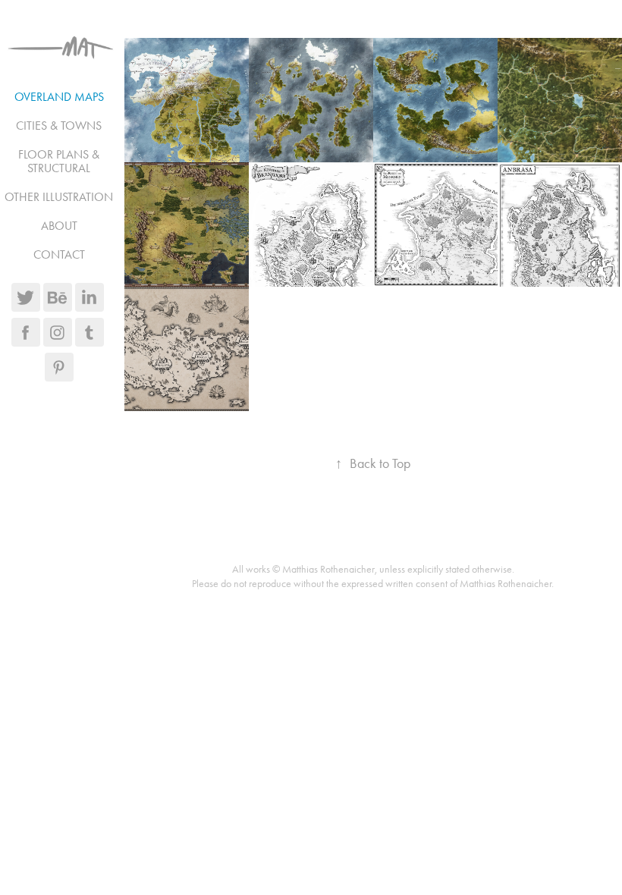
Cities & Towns (59, 125)
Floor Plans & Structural (58, 161)
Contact (59, 254)
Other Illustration (59, 197)
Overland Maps (59, 97)
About (59, 225)
